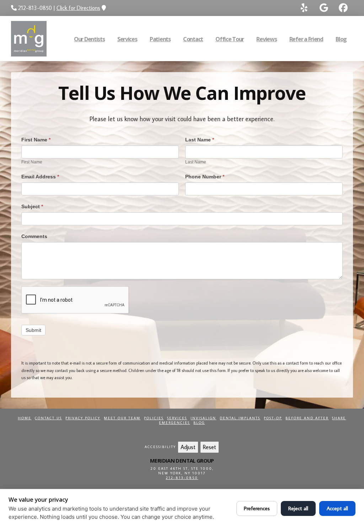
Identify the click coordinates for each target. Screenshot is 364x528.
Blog (199, 422)
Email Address (40, 176)
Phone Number (204, 176)
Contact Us (48, 418)
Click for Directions (78, 7)
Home (24, 418)
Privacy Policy (82, 418)
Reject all (298, 508)
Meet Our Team (122, 418)
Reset (209, 447)
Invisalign (203, 418)
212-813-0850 (182, 477)
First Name (35, 139)
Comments (34, 236)
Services (177, 418)
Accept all (337, 508)
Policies (154, 418)
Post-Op (273, 418)
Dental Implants (240, 418)
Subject (32, 206)
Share (339, 418)
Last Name (199, 139)
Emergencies (174, 422)
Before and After (306, 418)
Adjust (188, 447)
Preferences (257, 508)
